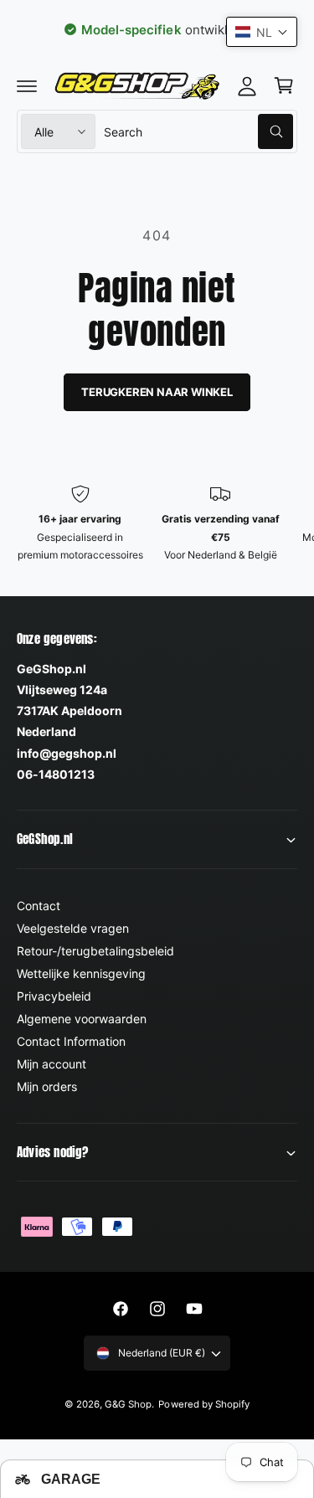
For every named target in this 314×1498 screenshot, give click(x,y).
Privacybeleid (54, 996)
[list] (157, 533)
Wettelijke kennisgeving (81, 973)
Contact (38, 905)
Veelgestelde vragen (73, 928)
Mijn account (51, 1064)
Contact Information (71, 1041)
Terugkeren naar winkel (157, 392)
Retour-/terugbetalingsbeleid (95, 951)
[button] (26, 85)
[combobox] (198, 131)
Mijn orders (47, 1086)
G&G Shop (128, 1404)
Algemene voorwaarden (82, 1019)
